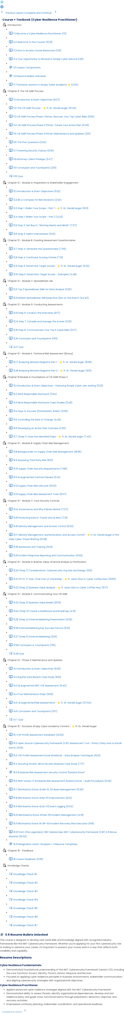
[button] (2, 3)
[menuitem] (2, 8)
